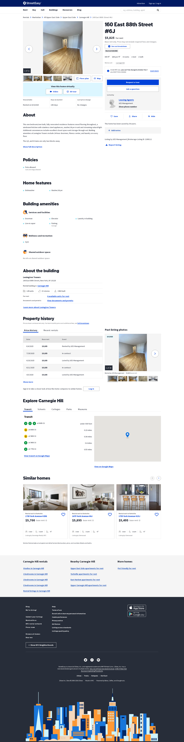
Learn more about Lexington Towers (39, 307)
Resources (67, 10)
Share (134, 116)
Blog (79, 10)
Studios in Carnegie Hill (33, 568)
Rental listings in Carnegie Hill (36, 591)
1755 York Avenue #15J (129, 516)
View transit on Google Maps (37, 456)
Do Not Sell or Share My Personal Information (69, 614)
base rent (40, 520)
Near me (29, 637)
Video (55, 91)
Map (99, 78)
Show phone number (128, 106)
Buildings (53, 10)
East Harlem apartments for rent (85, 579)
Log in (91, 389)
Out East (104, 676)
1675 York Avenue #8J (82, 516)
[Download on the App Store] (137, 607)
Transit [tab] (28, 409)
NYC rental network (34, 624)
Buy (34, 10)
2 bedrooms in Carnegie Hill (35, 579)
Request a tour (133, 82)
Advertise (141, 3)
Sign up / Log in (155, 3)
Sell (42, 10)
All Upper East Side (52, 17)
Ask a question (132, 89)
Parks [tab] (69, 409)
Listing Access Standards (61, 628)
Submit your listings (34, 617)
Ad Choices (56, 624)
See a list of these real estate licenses (102, 669)
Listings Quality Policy (60, 631)
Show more (28, 382)
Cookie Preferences (59, 617)
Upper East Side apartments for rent (87, 568)
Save (116, 116)
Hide (153, 116)
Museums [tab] (82, 409)
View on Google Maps (103, 466)
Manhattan (36, 17)
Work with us (31, 620)
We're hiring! (31, 610)
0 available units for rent (58, 296)
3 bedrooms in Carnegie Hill (35, 585)
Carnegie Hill (84, 17)
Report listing (115, 145)
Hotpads (94, 676)
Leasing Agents (126, 99)
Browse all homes (33, 634)
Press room (30, 627)
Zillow (79, 676)
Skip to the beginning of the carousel (92, 541)
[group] (45, 511)
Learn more (154, 71)
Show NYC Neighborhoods (41, 645)
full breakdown (83, 323)
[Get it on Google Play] (137, 614)
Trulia (86, 676)
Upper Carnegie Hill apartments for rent (88, 585)
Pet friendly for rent (127, 568)
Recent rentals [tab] (51, 330)
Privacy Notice (57, 621)
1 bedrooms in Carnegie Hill (35, 574)
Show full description (32, 147)
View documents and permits (60, 300)
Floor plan (84, 78)
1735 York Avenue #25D (36, 516)
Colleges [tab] (56, 409)
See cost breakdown (119, 46)
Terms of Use (57, 610)
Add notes (116, 130)
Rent (25, 10)
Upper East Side (69, 17)
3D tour (73, 91)
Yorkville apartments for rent (84, 574)
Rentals (26, 17)
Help (53, 607)
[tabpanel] (63, 359)
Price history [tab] (30, 330)
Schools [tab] (41, 409)
